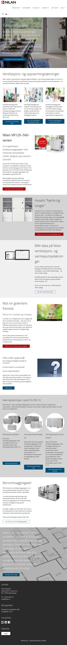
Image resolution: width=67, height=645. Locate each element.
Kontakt (45, 7)
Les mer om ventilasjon (12, 122)
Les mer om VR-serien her (14, 189)
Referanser (26, 7)
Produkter (15, 7)
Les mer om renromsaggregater (16, 521)
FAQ (62, 7)
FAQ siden (8, 388)
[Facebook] (9, 622)
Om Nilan (35, 7)
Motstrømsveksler (11, 463)
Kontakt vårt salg (11, 575)
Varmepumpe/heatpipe (33, 467)
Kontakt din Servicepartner (14, 59)
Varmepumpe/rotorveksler (55, 470)
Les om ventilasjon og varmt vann (55, 121)
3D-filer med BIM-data (45, 292)
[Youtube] (2, 622)
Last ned (54, 7)
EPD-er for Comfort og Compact (16, 346)
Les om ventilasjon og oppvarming (33, 121)
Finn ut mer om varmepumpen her (49, 234)
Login (6, 633)
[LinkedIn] (6, 622)
